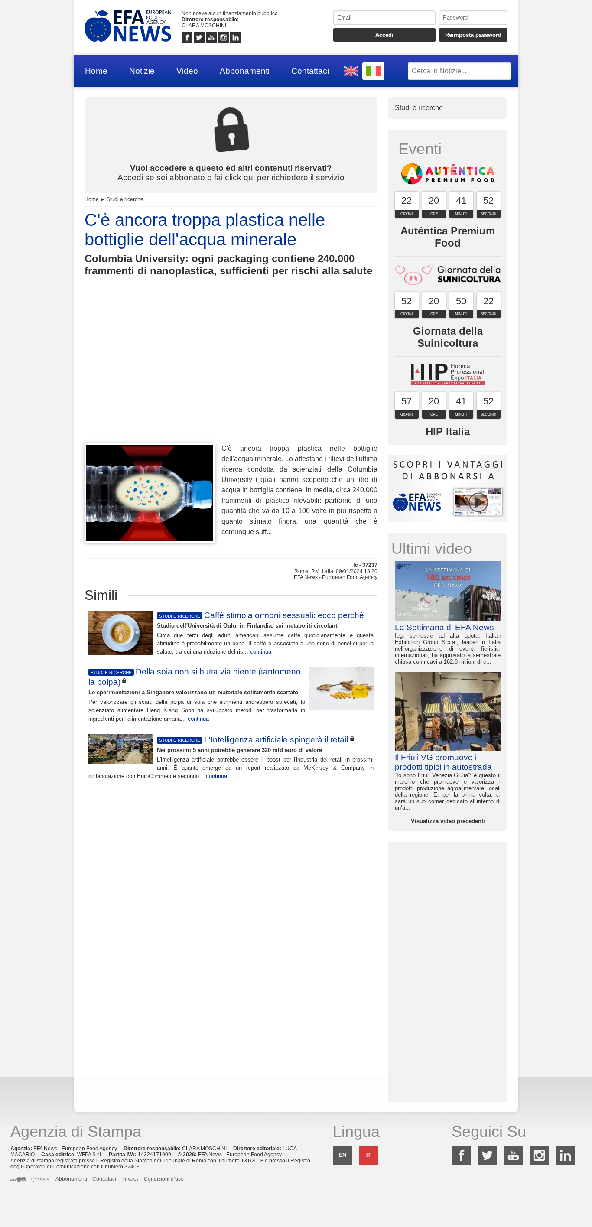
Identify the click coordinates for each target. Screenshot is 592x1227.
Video (187, 70)
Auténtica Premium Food (447, 237)
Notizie (142, 70)
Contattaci (310, 70)
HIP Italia (448, 431)
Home (96, 70)
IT (368, 1155)
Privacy (130, 1179)
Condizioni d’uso (164, 1179)
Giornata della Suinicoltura (448, 337)
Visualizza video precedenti (448, 821)
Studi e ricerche (125, 199)
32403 (132, 1167)
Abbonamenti (245, 70)
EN (342, 1155)
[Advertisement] (231, 375)
